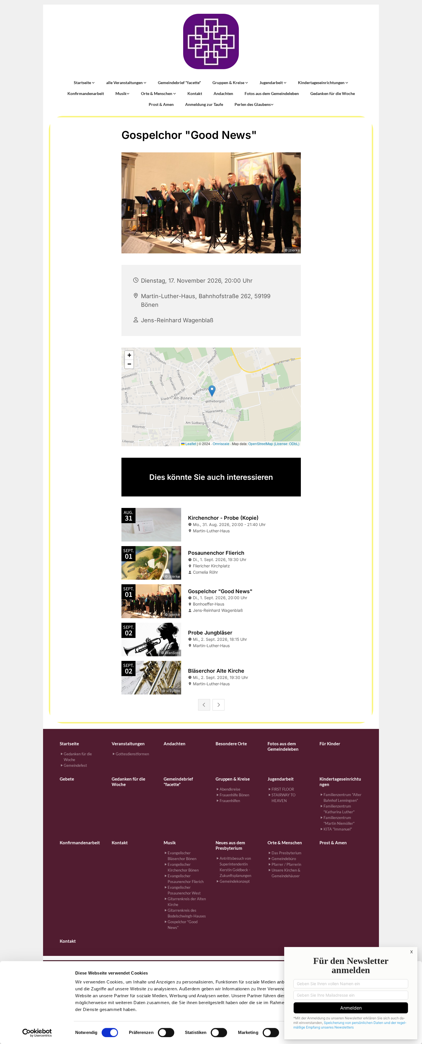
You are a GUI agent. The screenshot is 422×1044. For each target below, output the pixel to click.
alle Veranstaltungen (125, 82)
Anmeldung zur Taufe (204, 104)
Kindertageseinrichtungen (321, 82)
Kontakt (194, 93)
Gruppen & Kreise (228, 82)
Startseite (83, 82)
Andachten (223, 93)
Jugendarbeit (272, 82)
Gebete (67, 778)
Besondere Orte (231, 743)
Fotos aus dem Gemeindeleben (272, 93)
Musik (121, 93)
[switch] (166, 1032)
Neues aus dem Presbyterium (230, 845)
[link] (84, 82)
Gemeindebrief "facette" (179, 82)
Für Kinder (330, 743)
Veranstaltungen (128, 743)
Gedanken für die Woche (332, 93)
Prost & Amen (161, 104)
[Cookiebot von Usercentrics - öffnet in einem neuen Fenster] (37, 1033)
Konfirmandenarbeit (85, 93)
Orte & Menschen (157, 93)
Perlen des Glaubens (253, 104)
